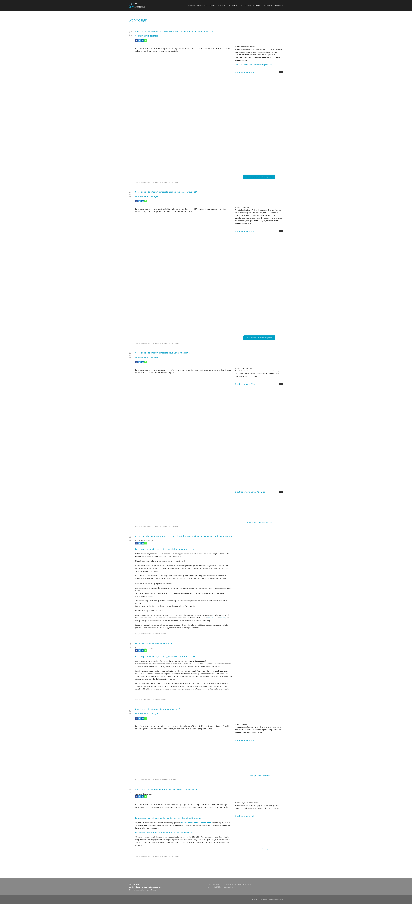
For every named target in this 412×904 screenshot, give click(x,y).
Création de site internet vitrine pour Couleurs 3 (248, 144)
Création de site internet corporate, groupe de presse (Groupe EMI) (248, 97)
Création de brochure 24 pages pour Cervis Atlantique (248, 516)
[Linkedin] (142, 40)
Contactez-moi (134, 884)
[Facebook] (136, 40)
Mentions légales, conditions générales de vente (145, 887)
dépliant (223, 618)
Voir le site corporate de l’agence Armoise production (253, 65)
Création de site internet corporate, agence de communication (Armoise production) (174, 31)
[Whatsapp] (145, 40)
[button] (282, 72)
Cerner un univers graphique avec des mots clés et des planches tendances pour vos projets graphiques (183, 536)
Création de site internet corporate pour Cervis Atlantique (248, 121)
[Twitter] (139, 40)
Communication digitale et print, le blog (142, 890)
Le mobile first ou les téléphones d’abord (154, 643)
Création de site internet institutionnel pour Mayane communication (248, 168)
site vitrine (211, 618)
